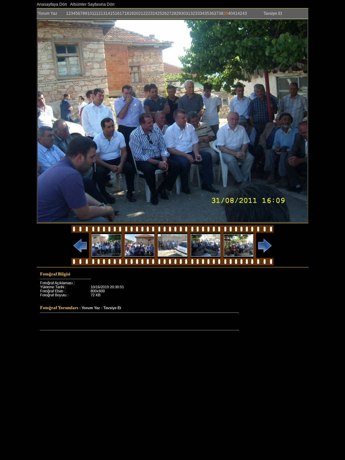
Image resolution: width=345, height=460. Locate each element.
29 (178, 13)
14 (107, 13)
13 (103, 13)
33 (197, 13)
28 (173, 13)
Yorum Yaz (47, 13)
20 (136, 13)
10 (89, 13)
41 (235, 13)
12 (98, 13)
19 (131, 13)
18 (126, 13)
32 (192, 13)
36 (211, 13)
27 (169, 13)
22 (145, 13)
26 (164, 13)
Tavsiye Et (272, 13)
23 (150, 13)
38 (221, 13)
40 (230, 13)
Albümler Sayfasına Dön (92, 4)
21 (140, 13)
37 (216, 13)
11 (94, 13)
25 (159, 13)
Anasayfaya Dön (52, 4)
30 (183, 13)
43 (244, 13)
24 (155, 13)
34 (202, 13)
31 (188, 13)
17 (122, 13)
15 (112, 13)
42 (240, 13)
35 (207, 13)
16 (117, 13)
